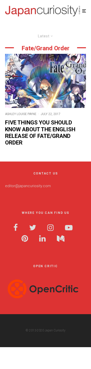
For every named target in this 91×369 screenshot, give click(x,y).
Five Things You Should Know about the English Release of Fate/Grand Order (40, 132)
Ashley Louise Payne (20, 114)
